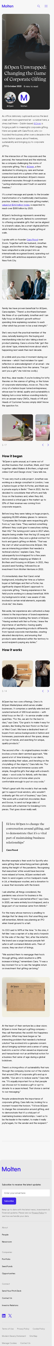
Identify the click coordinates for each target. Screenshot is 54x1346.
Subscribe (9, 1201)
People (5, 1234)
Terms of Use (8, 1329)
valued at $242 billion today (16, 204)
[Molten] (7, 6)
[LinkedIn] (3, 1315)
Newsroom (7, 1242)
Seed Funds (7, 1266)
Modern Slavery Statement (14, 1336)
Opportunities (8, 1273)
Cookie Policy (39, 1329)
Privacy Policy (38, 1213)
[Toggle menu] (46, 6)
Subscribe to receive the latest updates (21, 1184)
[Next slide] (48, 445)
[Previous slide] (43, 445)
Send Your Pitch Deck (11, 1291)
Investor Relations (10, 1305)
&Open (37, 123)
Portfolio (6, 1259)
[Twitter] (10, 1315)
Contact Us (7, 1298)
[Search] (38, 6)
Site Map (33, 1336)
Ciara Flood (32, 239)
